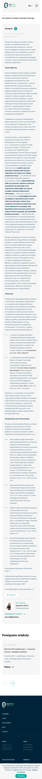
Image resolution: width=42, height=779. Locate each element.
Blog (13, 15)
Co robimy (5, 714)
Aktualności (6, 723)
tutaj (32, 589)
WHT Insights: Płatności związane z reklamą (18, 18)
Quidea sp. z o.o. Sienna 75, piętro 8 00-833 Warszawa (7, 747)
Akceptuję (21, 776)
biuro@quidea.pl (6, 763)
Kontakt (5, 731)
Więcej (7, 667)
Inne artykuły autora (12, 617)
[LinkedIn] (15, 28)
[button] (12, 683)
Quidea (4, 15)
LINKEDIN (26, 763)
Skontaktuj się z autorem (13, 614)
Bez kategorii (11, 595)
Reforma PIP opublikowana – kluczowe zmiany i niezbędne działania (19, 650)
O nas (4, 718)
